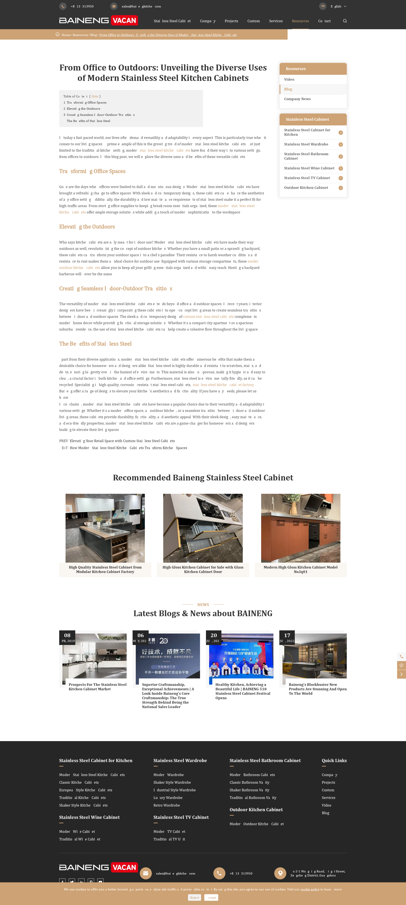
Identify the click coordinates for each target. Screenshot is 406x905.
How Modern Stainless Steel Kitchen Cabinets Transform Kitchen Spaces (128, 448)
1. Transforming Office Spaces (85, 102)
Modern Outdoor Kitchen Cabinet (257, 824)
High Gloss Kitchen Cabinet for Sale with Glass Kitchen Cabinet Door (203, 570)
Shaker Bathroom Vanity (249, 790)
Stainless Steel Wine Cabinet (309, 168)
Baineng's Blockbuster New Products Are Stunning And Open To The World (318, 689)
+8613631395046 (84, 6)
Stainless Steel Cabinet (172, 21)
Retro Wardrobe (167, 805)
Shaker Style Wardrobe (172, 782)
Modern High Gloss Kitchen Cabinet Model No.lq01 (301, 570)
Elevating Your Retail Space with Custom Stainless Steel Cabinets (122, 441)
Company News (297, 99)
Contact (324, 21)
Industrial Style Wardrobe (175, 790)
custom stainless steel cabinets (208, 316)
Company (207, 21)
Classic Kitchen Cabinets (79, 782)
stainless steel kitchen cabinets (165, 150)
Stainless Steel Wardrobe (306, 144)
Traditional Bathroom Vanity (253, 797)
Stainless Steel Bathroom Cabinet (306, 156)
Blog (93, 35)
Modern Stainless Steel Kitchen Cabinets (92, 774)
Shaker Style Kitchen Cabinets (83, 805)
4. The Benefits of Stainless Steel (86, 121)
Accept (211, 897)
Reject (194, 897)
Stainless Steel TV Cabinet (307, 178)
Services (276, 21)
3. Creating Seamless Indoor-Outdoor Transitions (99, 115)
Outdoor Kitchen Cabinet (306, 188)
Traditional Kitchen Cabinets (82, 797)
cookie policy (310, 889)
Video (289, 80)
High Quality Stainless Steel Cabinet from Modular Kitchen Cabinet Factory (105, 570)
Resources (300, 21)
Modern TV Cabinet (169, 831)
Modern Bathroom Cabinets (252, 774)
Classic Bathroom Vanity (249, 782)
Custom (253, 21)
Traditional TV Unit (169, 839)
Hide (95, 96)
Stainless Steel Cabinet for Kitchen (307, 132)
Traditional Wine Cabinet (79, 839)
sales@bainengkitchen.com (141, 6)
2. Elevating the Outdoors (81, 109)
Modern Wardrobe (169, 774)
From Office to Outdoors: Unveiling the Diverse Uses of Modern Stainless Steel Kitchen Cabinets (168, 35)
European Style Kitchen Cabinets (85, 790)
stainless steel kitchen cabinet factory (223, 384)
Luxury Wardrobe (168, 797)
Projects (231, 21)
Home (66, 35)
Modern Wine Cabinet (77, 831)
